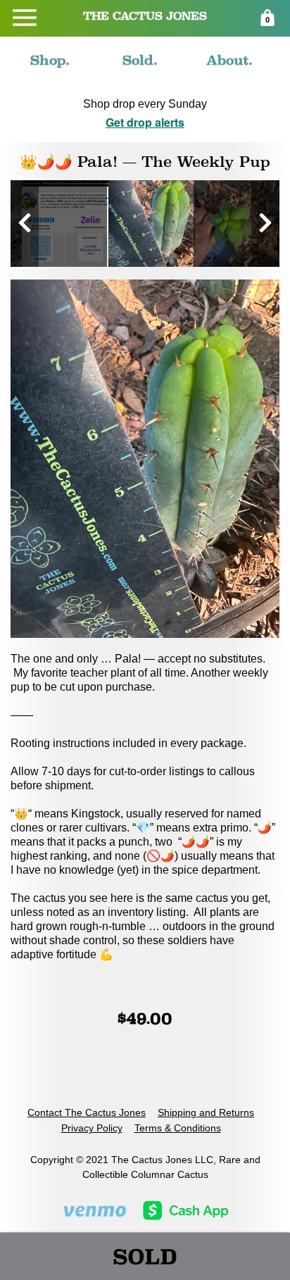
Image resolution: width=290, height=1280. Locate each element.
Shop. (50, 60)
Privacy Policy (91, 1128)
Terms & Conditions (177, 1128)
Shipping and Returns (206, 1112)
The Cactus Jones (145, 16)
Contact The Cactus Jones (86, 1112)
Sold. (140, 60)
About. (229, 60)
